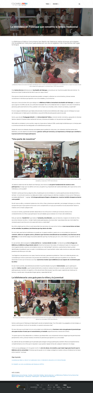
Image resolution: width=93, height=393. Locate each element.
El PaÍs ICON (49, 389)
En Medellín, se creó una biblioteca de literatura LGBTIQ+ (28, 364)
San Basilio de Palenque (47, 376)
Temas (47, 4)
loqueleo (60, 389)
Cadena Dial (54, 387)
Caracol (69, 385)
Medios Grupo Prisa (20, 389)
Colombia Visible (38, 375)
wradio (44, 387)
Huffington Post (34, 387)
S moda (54, 389)
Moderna (37, 389)
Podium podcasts (43, 389)
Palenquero (35, 376)
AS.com (60, 385)
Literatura (28, 376)
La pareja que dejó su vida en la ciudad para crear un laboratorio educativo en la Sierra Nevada (39, 360)
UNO (40, 387)
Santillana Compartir (51, 385)
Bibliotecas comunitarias (19, 375)
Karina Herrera (49, 375)
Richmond (31, 389)
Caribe (30, 375)
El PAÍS (32, 385)
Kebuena (67, 387)
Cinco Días (49, 387)
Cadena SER (56, 385)
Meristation (66, 389)
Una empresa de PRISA (20, 386)
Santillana (44, 385)
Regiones (55, 4)
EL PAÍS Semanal (58, 387)
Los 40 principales (38, 385)
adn (64, 385)
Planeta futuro (63, 387)
